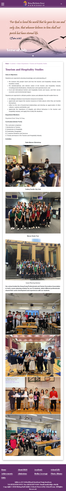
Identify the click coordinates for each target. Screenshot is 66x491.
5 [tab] (38, 56)
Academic (38, 469)
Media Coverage (41, 473)
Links (3, 477)
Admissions (22, 473)
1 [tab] (28, 56)
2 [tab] (30, 56)
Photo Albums (56, 473)
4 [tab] (35, 56)
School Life (55, 469)
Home (7, 63)
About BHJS (22, 469)
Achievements (7, 473)
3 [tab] (33, 56)
